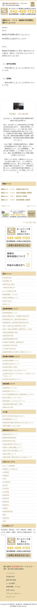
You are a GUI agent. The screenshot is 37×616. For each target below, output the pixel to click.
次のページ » (31, 206)
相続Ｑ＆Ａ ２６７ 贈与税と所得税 (14, 196)
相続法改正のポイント (10, 434)
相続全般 (6, 495)
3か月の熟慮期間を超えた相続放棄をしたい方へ (18, 394)
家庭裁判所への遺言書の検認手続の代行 (16, 322)
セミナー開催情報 (9, 466)
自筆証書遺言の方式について (12, 444)
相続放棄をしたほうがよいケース (14, 401)
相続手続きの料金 (9, 284)
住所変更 (6, 472)
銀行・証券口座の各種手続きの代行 (14, 326)
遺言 (4, 521)
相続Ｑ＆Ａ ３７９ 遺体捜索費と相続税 (15, 200)
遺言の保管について (9, 454)
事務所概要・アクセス (10, 294)
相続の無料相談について (11, 298)
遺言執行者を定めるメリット (12, 379)
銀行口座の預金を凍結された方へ (14, 416)
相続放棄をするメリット (11, 391)
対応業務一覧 (7, 281)
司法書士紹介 (7, 278)
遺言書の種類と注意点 (10, 367)
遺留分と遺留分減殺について (12, 447)
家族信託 (6, 475)
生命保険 (6, 492)
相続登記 (6, 505)
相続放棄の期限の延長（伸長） (13, 404)
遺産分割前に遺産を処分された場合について (17, 457)
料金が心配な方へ (10, 287)
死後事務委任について (10, 419)
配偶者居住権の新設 (9, 437)
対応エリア (6, 304)
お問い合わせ (7, 301)
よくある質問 (10, 583)
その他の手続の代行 (9, 349)
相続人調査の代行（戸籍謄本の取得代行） (17, 316)
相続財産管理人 (8, 511)
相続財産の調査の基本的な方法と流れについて (18, 422)
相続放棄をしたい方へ (10, 388)
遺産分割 (6, 518)
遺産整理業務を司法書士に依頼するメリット (17, 352)
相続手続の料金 (11, 580)
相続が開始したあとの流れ (11, 426)
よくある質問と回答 (9, 291)
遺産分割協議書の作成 (10, 332)
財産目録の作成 (8, 336)
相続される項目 (8, 407)
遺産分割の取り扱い (9, 441)
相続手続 (6, 498)
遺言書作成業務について (11, 360)
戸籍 (4, 479)
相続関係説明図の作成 (10, 339)
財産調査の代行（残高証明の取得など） (16, 319)
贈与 (4, 515)
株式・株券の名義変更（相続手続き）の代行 (17, 329)
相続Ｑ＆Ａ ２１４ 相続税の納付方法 (15, 189)
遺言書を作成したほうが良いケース (14, 370)
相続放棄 (6, 502)
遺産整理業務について (10, 313)
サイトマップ (10, 597)
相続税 (5, 508)
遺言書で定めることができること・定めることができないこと (19, 375)
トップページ (10, 573)
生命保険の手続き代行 (10, 345)
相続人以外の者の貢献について (13, 450)
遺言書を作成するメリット (11, 364)
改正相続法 (6, 482)
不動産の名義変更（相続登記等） (14, 342)
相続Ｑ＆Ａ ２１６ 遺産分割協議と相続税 (16, 193)
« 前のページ (5, 206)
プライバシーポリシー (13, 593)
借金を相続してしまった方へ (12, 397)
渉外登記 (6, 488)
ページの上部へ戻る (29, 222)
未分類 (5, 485)
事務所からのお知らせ (10, 469)
